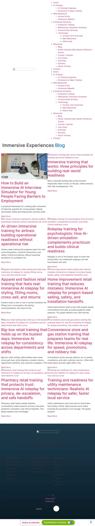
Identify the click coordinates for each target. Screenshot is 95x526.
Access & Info (64, 16)
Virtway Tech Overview (73, 36)
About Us (57, 484)
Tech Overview (38, 472)
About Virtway (64, 66)
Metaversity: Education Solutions (72, 27)
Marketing (10, 475)
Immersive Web (38, 465)
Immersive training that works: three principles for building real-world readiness (70, 168)
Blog (60, 47)
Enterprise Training (66, 25)
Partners (61, 63)
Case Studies (59, 474)
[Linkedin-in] (48, 508)
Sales (8, 472)
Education (10, 468)
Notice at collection (31, 522)
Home (56, 2)
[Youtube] (56, 508)
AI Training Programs (67, 8)
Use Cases (62, 58)
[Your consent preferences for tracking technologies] (91, 522)
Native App (67, 41)
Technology (63, 33)
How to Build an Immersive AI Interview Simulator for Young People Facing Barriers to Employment (23, 192)
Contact (56, 69)
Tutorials (57, 471)
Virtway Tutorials (65, 55)
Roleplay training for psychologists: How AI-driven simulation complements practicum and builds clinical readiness (69, 240)
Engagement (11, 478)
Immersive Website (66, 19)
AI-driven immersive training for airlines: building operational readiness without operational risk (18, 235)
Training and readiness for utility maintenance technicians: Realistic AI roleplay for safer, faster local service (70, 389)
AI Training (58, 5)
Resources (57, 44)
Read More (6, 216)
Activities (62, 60)
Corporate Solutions (62, 22)
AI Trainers (36, 468)
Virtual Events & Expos (68, 30)
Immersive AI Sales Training (70, 11)
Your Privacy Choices (55, 522)
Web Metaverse (60, 13)
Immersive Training (14, 462)
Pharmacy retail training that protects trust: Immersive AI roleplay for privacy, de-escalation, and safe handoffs (22, 389)
